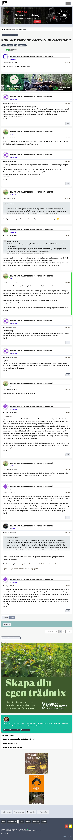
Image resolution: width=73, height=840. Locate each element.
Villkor (28, 821)
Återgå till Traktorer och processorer (11, 637)
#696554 (67, 282)
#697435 (67, 532)
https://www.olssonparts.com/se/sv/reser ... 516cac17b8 (39, 564)
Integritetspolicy (12, 821)
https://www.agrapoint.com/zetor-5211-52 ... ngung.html (20, 569)
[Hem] (2, 29)
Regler (21, 821)
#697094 (67, 469)
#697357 (67, 492)
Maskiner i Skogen (13, 29)
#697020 (67, 357)
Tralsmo (13, 278)
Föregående (50, 631)
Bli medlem (7, 812)
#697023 (67, 389)
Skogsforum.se (5, 829)
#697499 (67, 586)
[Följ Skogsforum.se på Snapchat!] (70, 826)
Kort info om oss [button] (25, 730)
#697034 (67, 413)
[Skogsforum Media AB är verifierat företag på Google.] (27, 829)
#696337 (67, 62)
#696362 (67, 161)
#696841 (67, 327)
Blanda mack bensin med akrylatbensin (19, 739)
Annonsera (36, 821)
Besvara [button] (5, 617)
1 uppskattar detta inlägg (10, 397)
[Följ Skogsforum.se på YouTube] (66, 826)
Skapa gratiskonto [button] (8, 730)
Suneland (13, 528)
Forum (6, 29)
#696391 (67, 236)
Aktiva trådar (44, 812)
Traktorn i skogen (22, 29)
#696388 (67, 198)
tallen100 (13, 194)
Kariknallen (14, 99)
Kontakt (44, 821)
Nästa (68, 631)
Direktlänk (7, 624)
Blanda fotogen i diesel (12, 747)
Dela (12, 617)
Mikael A (13, 232)
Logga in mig (20, 812)
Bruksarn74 (14, 59)
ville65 (13, 386)
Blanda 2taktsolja (10, 743)
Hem (3, 821)
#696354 (67, 103)
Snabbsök (17, 730)
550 (12, 134)
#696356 (67, 138)
